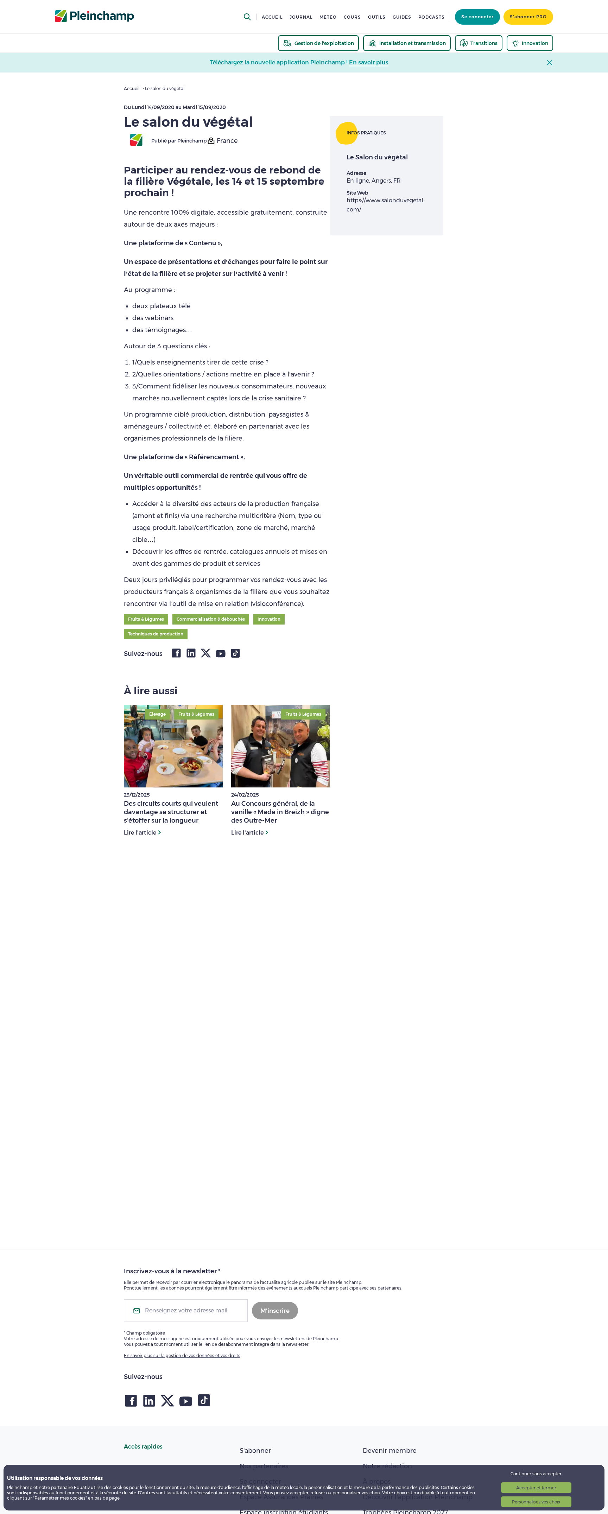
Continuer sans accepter (536, 1473)
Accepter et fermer (536, 1487)
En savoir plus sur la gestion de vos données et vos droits (182, 1355)
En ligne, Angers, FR (374, 180)
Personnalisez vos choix (536, 1502)
